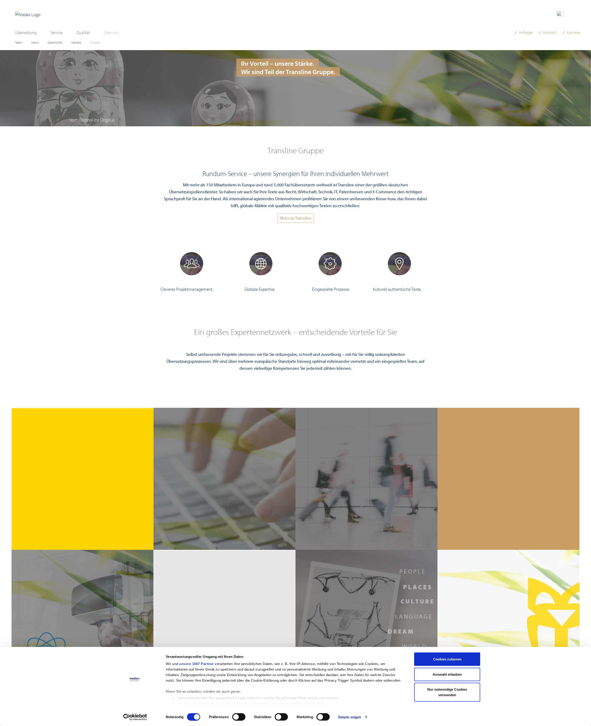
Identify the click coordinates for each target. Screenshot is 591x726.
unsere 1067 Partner (196, 664)
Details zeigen (349, 717)
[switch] (238, 716)
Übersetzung (26, 32)
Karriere (76, 42)
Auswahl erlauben (447, 674)
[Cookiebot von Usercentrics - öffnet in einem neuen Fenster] (135, 717)
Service (57, 32)
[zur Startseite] (27, 14)
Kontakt (549, 32)
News (34, 42)
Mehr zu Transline (295, 218)
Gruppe (95, 42)
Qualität (83, 32)
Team (18, 42)
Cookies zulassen (447, 659)
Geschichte (55, 42)
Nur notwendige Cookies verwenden (447, 692)
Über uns (111, 32)
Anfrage (526, 32)
